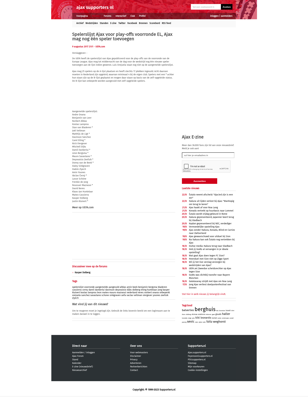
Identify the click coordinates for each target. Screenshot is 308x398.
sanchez (85, 295)
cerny (85, 289)
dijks (129, 289)
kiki (197, 317)
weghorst (219, 321)
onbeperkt (164, 292)
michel (214, 318)
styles (200, 322)
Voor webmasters (139, 352)
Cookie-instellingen (198, 370)
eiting (143, 289)
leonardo (206, 317)
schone (105, 295)
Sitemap (192, 363)
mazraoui (121, 292)
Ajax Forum (78, 356)
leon (99, 292)
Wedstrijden (92, 23)
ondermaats (225, 318)
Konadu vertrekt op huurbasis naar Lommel (211, 210)
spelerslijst (78, 287)
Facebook (132, 23)
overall (231, 318)
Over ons (136, 346)
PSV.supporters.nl (196, 359)
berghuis (205, 309)
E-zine (113, 23)
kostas (84, 292)
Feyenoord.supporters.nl (200, 356)
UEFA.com (88, 207)
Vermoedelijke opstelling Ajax (204, 226)
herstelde (184, 318)
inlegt (189, 318)
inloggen (214, 16)
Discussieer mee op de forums (89, 266)
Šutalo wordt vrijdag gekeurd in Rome (208, 214)
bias (217, 310)
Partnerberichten (138, 366)
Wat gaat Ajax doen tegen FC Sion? (206, 255)
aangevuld (114, 287)
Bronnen (143, 23)
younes (156, 295)
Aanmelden (78, 352)
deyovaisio (120, 289)
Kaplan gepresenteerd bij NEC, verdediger (210, 223)
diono (183, 314)
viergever (147, 295)
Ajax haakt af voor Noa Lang (203, 207)
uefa (123, 295)
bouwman (222, 310)
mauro (112, 292)
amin (129, 287)
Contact (134, 370)
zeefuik (164, 295)
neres (141, 292)
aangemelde (101, 287)
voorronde (89, 287)
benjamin (143, 287)
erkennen (208, 314)
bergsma (152, 287)
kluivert (76, 292)
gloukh (218, 314)
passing (184, 322)
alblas (123, 287)
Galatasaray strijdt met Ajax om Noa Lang (210, 281)
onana (155, 292)
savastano (95, 295)
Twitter (121, 23)
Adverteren (135, 363)
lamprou (92, 292)
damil (91, 289)
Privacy (133, 359)
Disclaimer (135, 356)
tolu (209, 321)
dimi (232, 310)
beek (135, 287)
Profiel (142, 16)
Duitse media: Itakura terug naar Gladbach (210, 246)
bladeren (162, 287)
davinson (110, 289)
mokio (219, 318)
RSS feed (166, 23)
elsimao (194, 314)
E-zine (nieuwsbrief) (82, 366)
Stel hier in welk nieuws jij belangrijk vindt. (204, 294)
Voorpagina (82, 16)
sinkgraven (115, 295)
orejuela (76, 295)
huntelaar (152, 289)
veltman (138, 295)
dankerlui (100, 289)
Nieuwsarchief (79, 370)
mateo (105, 292)
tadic (204, 322)
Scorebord (155, 23)
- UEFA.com (99, 46)
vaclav (130, 295)
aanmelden (226, 16)
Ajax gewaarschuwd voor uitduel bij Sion (209, 236)
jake (193, 318)
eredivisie (201, 314)
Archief (80, 23)
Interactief (121, 16)
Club (132, 16)
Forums (107, 16)
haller (226, 314)
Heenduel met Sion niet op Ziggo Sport (209, 258)
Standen (104, 23)
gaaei (213, 314)
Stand (75, 359)
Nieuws (96, 16)
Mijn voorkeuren (196, 366)
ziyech (75, 298)
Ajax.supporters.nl (197, 352)
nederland (132, 292)
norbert (148, 292)
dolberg (136, 289)
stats (196, 322)
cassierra (77, 289)
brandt (228, 311)
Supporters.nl (197, 346)
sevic (190, 321)
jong (160, 289)
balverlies (188, 310)
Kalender (76, 363)
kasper (166, 289)
